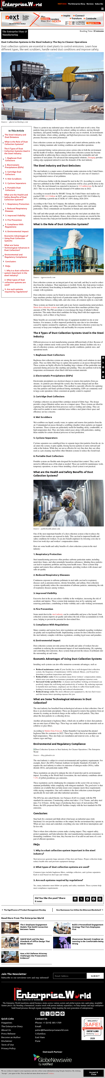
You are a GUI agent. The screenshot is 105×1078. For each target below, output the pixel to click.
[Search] (2, 9)
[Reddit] (103, 377)
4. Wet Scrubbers (13, 178)
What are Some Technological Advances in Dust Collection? (16, 247)
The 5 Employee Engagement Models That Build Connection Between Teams (34, 926)
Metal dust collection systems (45, 307)
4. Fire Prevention (13, 220)
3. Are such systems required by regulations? (16, 290)
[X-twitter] (103, 362)
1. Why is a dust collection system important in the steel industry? (16, 273)
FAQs (7, 266)
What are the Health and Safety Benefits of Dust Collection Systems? (16, 197)
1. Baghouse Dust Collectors (13, 159)
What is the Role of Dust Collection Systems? (16, 142)
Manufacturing (10, 34)
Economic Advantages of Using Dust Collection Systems (16, 238)
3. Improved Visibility (15, 215)
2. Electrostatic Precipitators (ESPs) (14, 166)
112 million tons (85, 186)
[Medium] (103, 367)
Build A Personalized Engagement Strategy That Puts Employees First (87, 926)
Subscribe (99, 4)
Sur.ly (97, 1034)
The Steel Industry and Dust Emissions (15, 135)
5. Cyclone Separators (15, 183)
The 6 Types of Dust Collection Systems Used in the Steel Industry (17, 151)
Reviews (90, 4)
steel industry (57, 614)
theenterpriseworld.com (92, 1028)
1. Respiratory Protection (17, 204)
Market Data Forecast (53, 730)
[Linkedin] (103, 358)
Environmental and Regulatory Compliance (16, 255)
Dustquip (91, 157)
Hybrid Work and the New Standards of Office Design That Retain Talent (35, 941)
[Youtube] (103, 372)
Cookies (51, 1073)
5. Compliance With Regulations (14, 225)
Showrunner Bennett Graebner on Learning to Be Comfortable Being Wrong (87, 941)
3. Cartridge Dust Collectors (13, 172)
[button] (75, 899)
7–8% (35, 777)
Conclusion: (10, 261)
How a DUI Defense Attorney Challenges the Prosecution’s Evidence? (33, 955)
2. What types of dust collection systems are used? (15, 282)
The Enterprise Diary (76, 4)
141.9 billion (50, 196)
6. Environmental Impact (17, 231)
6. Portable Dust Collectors (13, 188)
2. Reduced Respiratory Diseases (16, 209)
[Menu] (102, 9)
